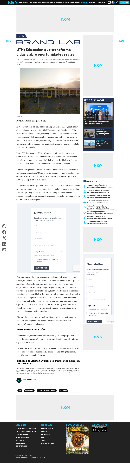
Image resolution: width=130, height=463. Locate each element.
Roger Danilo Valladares (47, 391)
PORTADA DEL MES (75, 425)
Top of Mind (29, 391)
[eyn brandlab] (94, 100)
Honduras (63, 391)
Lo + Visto (92, 181)
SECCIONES (20, 425)
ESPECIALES (46, 425)
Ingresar (124, 2)
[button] (4, 226)
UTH (19, 391)
